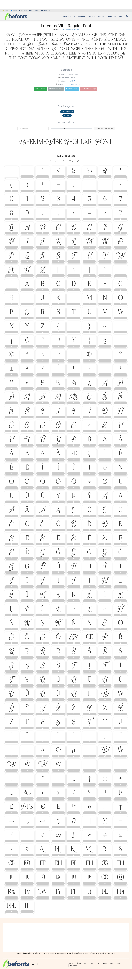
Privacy (78, 963)
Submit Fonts (46, 10)
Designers (81, 16)
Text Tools (118, 16)
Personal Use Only (73, 84)
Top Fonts (73, 965)
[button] (127, 17)
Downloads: (64, 78)
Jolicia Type (73, 81)
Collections (91, 16)
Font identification (104, 16)
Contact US (120, 963)
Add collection (73, 89)
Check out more (56, 89)
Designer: (63, 81)
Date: (62, 74)
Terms (70, 963)
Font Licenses (95, 963)
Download (41, 89)
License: (60, 84)
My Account (24, 10)
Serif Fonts (67, 115)
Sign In (6, 10)
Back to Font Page (90, 89)
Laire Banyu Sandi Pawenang (70, 29)
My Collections (35, 10)
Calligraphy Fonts (67, 112)
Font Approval (108, 963)
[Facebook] (37, 964)
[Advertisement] (66, 937)
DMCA (85, 963)
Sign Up (13, 10)
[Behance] (33, 964)
